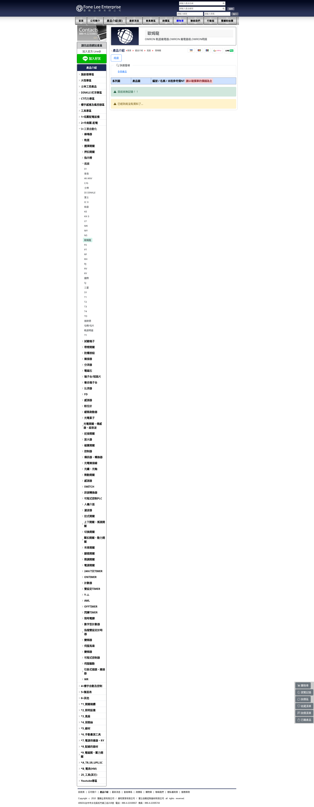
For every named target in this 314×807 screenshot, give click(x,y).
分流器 (88, 365)
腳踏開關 (89, 553)
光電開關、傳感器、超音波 (93, 425)
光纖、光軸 (90, 469)
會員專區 (151, 20)
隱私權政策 (172, 792)
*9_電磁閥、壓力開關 (92, 754)
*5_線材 (85, 728)
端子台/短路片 (92, 376)
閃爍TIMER (91, 612)
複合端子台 (90, 382)
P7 (85, 249)
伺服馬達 (89, 646)
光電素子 (89, 418)
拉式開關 (89, 516)
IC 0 (86, 202)
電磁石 (88, 370)
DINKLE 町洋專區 (91, 92)
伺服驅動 (89, 663)
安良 (86, 173)
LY (85, 221)
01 (85, 168)
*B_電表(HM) (89, 768)
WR (86, 679)
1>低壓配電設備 (90, 117)
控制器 (88, 451)
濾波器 (88, 510)
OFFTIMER (90, 606)
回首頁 (81, 792)
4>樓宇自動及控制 (91, 686)
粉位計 (88, 406)
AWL (87, 600)
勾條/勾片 (89, 325)
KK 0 (86, 216)
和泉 (86, 206)
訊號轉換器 (90, 492)
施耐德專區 (87, 74)
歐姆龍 (87, 240)
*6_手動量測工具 (91, 734)
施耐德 (87, 320)
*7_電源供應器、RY (92, 740)
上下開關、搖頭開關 (94, 524)
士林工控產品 (89, 86)
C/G (86, 183)
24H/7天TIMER (93, 571)
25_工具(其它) (89, 775)
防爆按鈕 (89, 353)
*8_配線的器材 (89, 746)
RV (85, 268)
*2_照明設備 (88, 710)
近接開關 (89, 433)
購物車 (180, 20)
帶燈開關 (89, 347)
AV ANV (88, 178)
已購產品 (305, 720)
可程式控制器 (92, 657)
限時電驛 (89, 618)
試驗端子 (89, 341)
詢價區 (166, 20)
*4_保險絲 (87, 722)
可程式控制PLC (93, 498)
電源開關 (89, 565)
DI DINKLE (90, 192)
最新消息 (134, 20)
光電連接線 (90, 463)
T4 (85, 311)
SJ (85, 282)
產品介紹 (139, 50)
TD (85, 316)
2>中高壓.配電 (89, 123)
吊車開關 (89, 547)
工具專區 (86, 111)
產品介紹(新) (115, 20)
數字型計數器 (92, 624)
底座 (86, 163)
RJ (85, 263)
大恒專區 (86, 80)
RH (85, 259)
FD (86, 394)
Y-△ (86, 595)
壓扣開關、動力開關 (94, 539)
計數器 (88, 583)
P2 (85, 244)
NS (85, 235)
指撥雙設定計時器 (93, 632)
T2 (85, 301)
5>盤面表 (86, 692)
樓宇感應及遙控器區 (93, 104)
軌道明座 (88, 330)
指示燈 (88, 158)
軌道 (86, 140)
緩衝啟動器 (90, 412)
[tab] (122, 72)
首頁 (81, 20)
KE (85, 211)
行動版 (210, 20)
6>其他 (85, 698)
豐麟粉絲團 (227, 20)
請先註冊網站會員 (91, 45)
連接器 (88, 359)
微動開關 (89, 475)
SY (85, 292)
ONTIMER (90, 577)
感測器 (88, 400)
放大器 (88, 439)
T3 (85, 306)
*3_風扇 (85, 716)
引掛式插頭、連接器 (94, 671)
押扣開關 (89, 152)
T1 (85, 297)
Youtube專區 (89, 781)
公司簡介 (95, 20)
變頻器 (88, 640)
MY (86, 230)
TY (85, 335)
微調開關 (89, 559)
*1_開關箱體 (88, 704)
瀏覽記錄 (305, 692)
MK (86, 225)
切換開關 (89, 532)
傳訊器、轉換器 (93, 457)
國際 (86, 278)
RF (85, 254)
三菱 (86, 287)
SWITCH (89, 486)
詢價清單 (305, 713)
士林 (86, 187)
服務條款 (185, 792)
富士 (86, 197)
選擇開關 (89, 146)
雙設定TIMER (92, 589)
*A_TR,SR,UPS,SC (92, 762)
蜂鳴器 (88, 134)
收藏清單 (305, 706)
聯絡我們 (195, 20)
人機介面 (89, 504)
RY (85, 273)
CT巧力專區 (88, 98)
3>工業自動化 (89, 129)
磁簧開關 (89, 445)
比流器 (88, 388)
